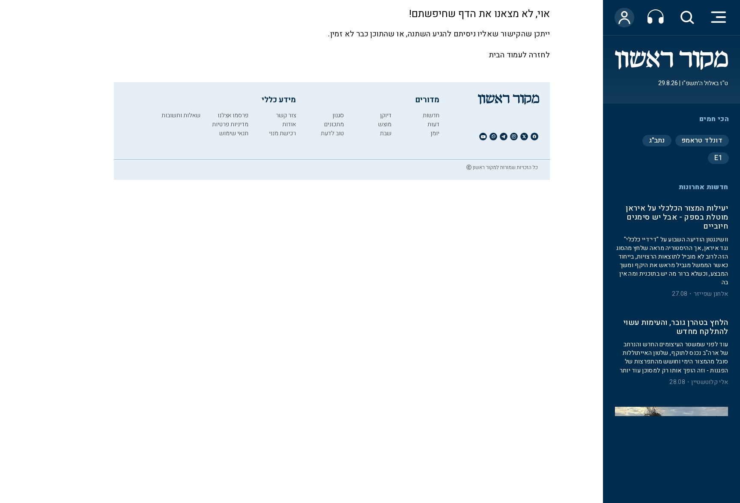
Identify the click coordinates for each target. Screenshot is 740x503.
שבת (385, 133)
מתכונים (334, 124)
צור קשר (286, 115)
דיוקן (385, 115)
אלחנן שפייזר (711, 294)
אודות (289, 124)
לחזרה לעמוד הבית (519, 55)
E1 (718, 158)
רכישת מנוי (282, 133)
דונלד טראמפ (702, 140)
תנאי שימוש (233, 133)
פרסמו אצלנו (233, 115)
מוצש (384, 124)
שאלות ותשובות (180, 115)
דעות (433, 124)
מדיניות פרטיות (230, 124)
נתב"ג (657, 140)
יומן (434, 133)
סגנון (338, 115)
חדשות (431, 115)
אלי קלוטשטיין (709, 382)
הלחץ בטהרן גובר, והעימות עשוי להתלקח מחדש (675, 327)
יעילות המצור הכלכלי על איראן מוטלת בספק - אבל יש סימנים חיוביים (677, 217)
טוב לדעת (332, 133)
